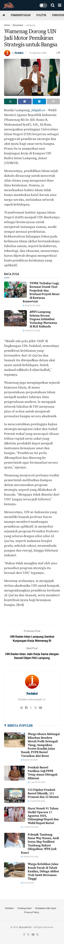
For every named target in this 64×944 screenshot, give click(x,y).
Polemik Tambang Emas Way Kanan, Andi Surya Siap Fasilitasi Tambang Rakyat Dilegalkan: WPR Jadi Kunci (40, 844)
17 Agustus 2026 (30, 827)
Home (7, 25)
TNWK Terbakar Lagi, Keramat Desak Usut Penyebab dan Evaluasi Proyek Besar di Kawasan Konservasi (41, 292)
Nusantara (18, 25)
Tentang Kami (24, 908)
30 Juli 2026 (28, 883)
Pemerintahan (21, 15)
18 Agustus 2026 (30, 857)
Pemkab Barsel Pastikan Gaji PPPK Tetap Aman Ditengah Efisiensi (42, 773)
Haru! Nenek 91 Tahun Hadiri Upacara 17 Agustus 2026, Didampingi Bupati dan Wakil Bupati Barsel (43, 816)
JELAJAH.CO (24, 927)
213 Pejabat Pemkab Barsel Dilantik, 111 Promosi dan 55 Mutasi (43, 793)
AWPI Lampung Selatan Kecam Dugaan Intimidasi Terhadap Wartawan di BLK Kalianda (43, 319)
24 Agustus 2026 (32, 331)
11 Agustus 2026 (37, 782)
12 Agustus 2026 (37, 801)
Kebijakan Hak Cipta (45, 908)
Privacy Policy (31, 912)
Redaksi (19, 53)
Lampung (30, 25)
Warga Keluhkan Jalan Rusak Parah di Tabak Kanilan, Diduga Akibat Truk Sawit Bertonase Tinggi (43, 871)
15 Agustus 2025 (37, 53)
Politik (41, 15)
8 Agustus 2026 (30, 760)
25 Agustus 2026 (32, 306)
